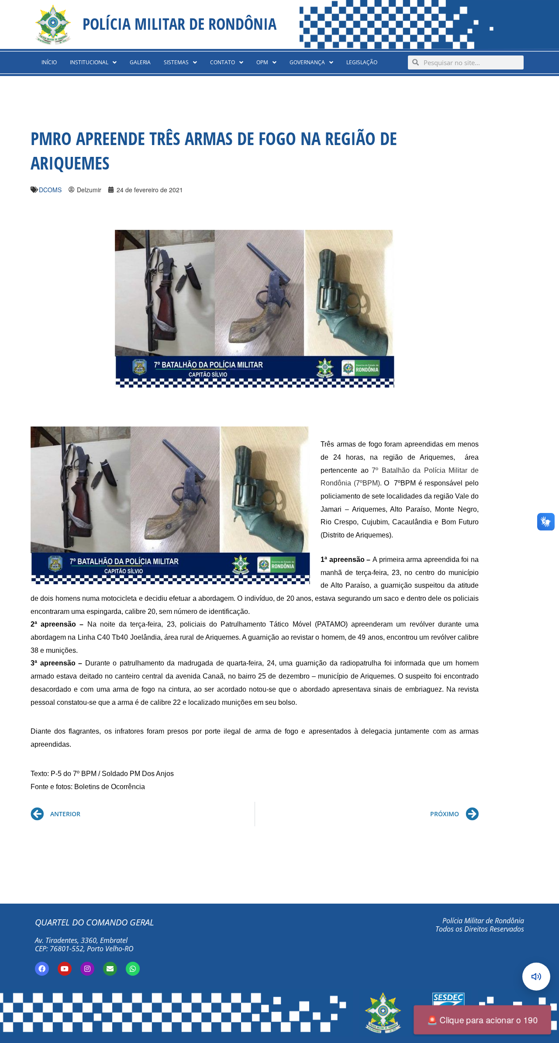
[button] (93, 62)
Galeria (140, 62)
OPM (262, 62)
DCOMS (50, 189)
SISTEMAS (176, 62)
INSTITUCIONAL (89, 62)
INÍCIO (49, 62)
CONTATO (222, 62)
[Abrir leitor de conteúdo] (536, 977)
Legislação (361, 62)
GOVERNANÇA (307, 62)
